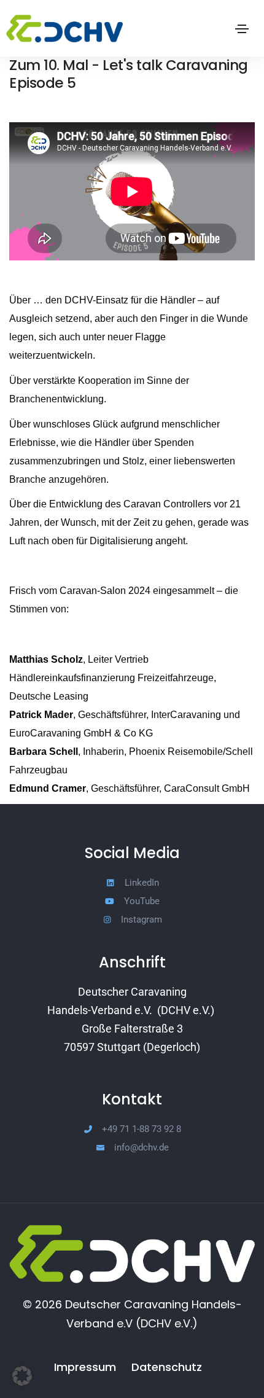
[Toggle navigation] (242, 29)
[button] (22, 1376)
